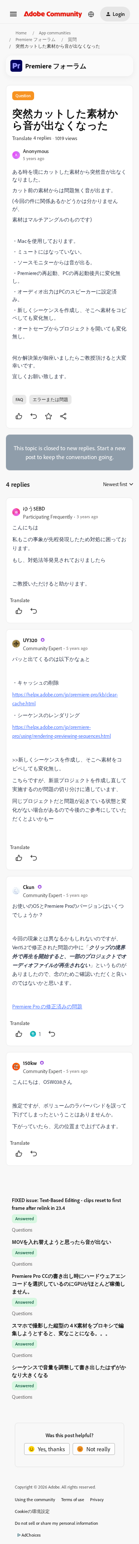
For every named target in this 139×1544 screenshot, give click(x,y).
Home (21, 32)
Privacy (97, 1499)
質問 (72, 39)
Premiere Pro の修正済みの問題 (47, 1006)
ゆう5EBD (34, 508)
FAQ (19, 399)
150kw (30, 1063)
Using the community (35, 1499)
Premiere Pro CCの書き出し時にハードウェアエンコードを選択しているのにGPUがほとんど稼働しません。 (69, 1283)
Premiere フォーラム (36, 39)
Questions (22, 1229)
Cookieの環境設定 (32, 1511)
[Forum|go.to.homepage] (53, 14)
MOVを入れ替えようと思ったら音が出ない (61, 1242)
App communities (55, 32)
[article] (69, 560)
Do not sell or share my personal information (56, 1523)
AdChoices (31, 1535)
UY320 (30, 640)
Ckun (28, 887)
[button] (13, 16)
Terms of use (72, 1499)
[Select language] (91, 14)
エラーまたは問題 (50, 399)
